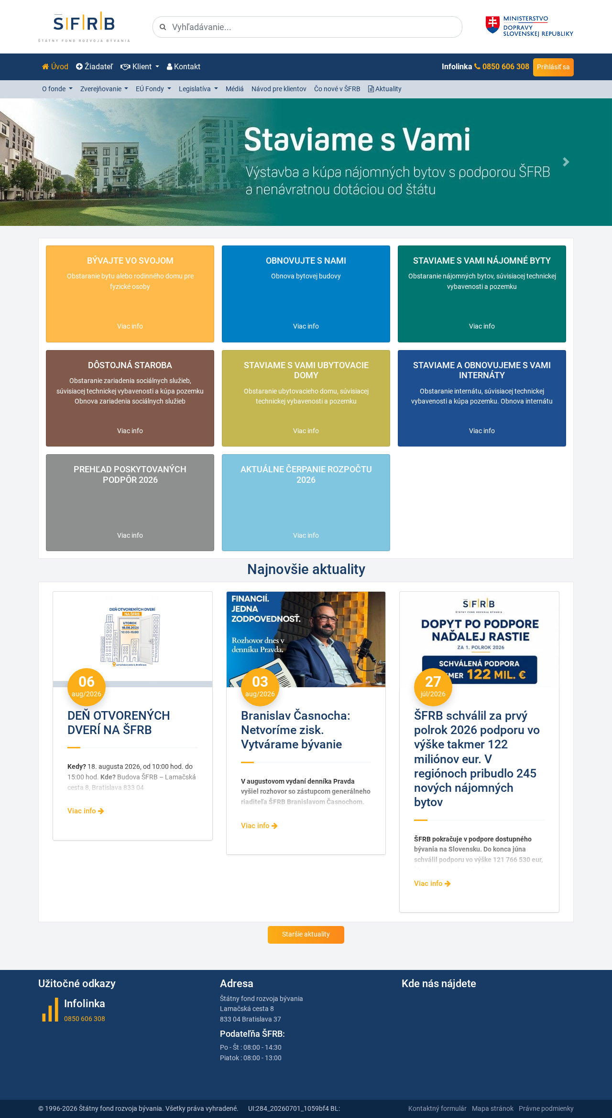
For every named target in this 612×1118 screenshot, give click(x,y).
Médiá (235, 89)
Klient (142, 66)
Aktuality (388, 89)
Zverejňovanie (101, 89)
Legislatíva (195, 89)
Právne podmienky (546, 1109)
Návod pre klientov (278, 89)
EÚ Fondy (150, 89)
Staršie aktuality (306, 934)
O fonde (54, 89)
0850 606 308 (505, 66)
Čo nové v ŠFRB (337, 89)
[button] (46, 162)
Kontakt (186, 66)
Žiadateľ (98, 66)
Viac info (130, 326)
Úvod (58, 66)
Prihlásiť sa (553, 67)
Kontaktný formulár (437, 1109)
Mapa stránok (493, 1109)
